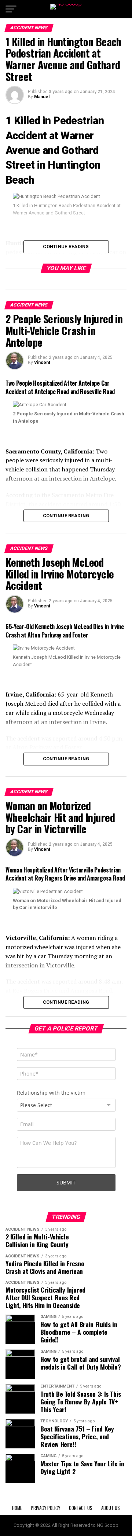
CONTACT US (80, 1507)
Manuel (42, 96)
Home (17, 1507)
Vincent (42, 362)
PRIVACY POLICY (45, 1507)
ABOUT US (110, 1507)
